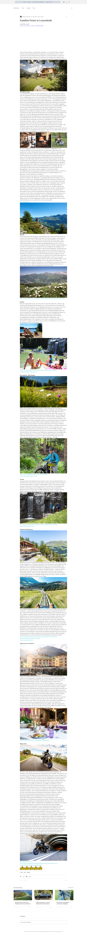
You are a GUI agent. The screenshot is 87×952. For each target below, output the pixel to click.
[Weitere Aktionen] (66, 16)
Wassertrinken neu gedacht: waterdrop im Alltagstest (62, 903)
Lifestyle (28, 8)
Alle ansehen (70, 887)
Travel (23, 8)
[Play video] (43, 38)
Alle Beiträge (16, 8)
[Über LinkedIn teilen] (26, 876)
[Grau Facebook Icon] (66, 2)
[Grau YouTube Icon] (64, 2)
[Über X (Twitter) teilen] (23, 876)
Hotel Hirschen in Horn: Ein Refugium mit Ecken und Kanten (22, 903)
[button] (71, 7)
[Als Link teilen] (30, 876)
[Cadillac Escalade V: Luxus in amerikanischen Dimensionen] (43, 895)
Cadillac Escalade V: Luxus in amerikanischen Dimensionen (43, 903)
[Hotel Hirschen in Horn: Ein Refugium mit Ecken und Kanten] (23, 895)
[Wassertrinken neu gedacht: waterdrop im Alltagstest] (64, 895)
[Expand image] (27, 140)
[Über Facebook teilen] (20, 876)
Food (34, 8)
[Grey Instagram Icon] (69, 2)
